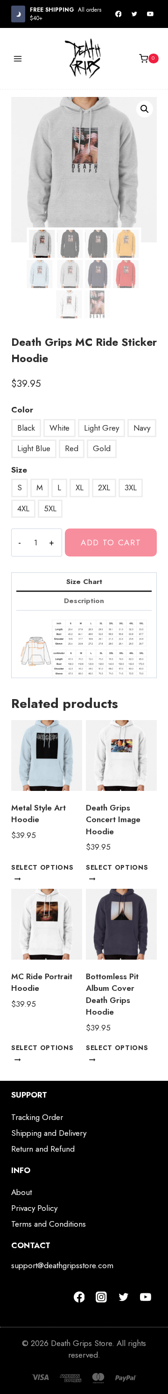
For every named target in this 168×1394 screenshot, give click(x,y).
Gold (102, 448)
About (21, 1192)
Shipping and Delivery (48, 1133)
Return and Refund (43, 1148)
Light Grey (101, 427)
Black (26, 427)
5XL (50, 508)
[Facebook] (118, 14)
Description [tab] (84, 601)
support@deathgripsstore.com (62, 1265)
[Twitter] (134, 14)
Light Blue (33, 448)
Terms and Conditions (48, 1223)
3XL (131, 487)
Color (22, 409)
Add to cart (111, 542)
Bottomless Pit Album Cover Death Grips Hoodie (112, 994)
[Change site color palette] (18, 14)
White (59, 427)
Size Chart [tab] (84, 582)
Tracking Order (37, 1117)
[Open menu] (18, 58)
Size (19, 469)
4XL (23, 508)
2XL (104, 487)
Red (71, 448)
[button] (144, 109)
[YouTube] (150, 14)
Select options (42, 867)
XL (80, 487)
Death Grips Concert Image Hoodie (113, 819)
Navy (141, 427)
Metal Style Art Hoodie (38, 813)
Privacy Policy (34, 1208)
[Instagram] (101, 1297)
